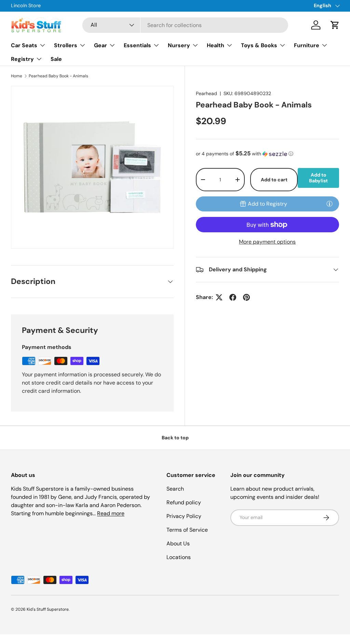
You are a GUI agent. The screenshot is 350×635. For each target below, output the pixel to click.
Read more (110, 513)
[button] (334, 25)
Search (175, 488)
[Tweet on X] (219, 297)
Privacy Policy (183, 516)
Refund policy (183, 502)
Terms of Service (187, 529)
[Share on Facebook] (233, 297)
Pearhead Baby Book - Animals (58, 76)
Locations (178, 557)
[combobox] (185, 25)
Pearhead (206, 93)
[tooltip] (329, 203)
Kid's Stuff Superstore (48, 609)
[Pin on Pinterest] (246, 297)
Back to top (175, 438)
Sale (56, 59)
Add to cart (274, 180)
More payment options (267, 241)
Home (16, 76)
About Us (178, 543)
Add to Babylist (318, 178)
